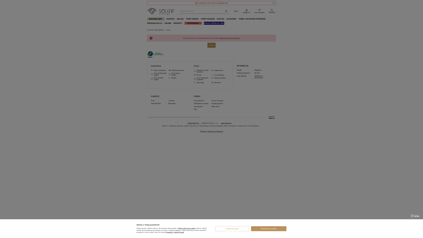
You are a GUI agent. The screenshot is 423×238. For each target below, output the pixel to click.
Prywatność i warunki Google (174, 232)
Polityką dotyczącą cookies (187, 228)
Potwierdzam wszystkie (269, 229)
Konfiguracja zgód (232, 229)
